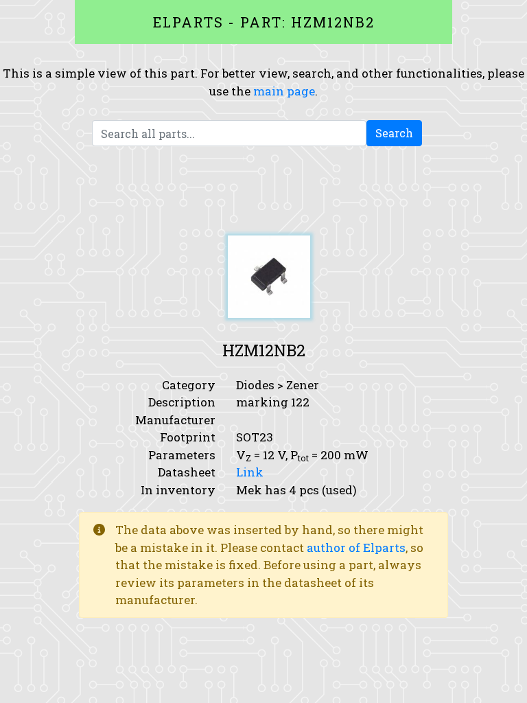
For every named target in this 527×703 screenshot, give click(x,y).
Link (250, 472)
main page (284, 91)
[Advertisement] (263, 191)
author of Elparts (356, 547)
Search (394, 133)
